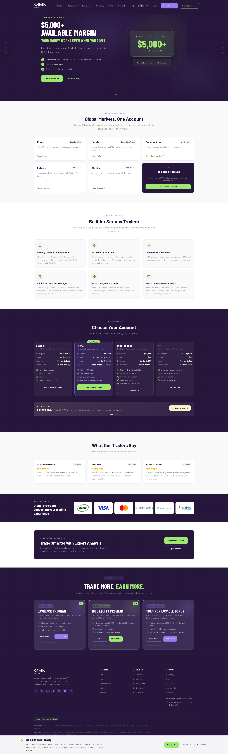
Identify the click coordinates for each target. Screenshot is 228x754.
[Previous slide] (5, 50)
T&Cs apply (41, 642)
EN (142, 6)
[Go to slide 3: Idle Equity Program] (115, 414)
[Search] (133, 6)
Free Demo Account (168, 187)
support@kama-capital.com (180, 698)
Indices (103, 688)
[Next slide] (223, 50)
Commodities (105, 683)
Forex (102, 674)
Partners (111, 6)
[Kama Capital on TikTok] (71, 691)
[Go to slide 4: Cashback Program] (117, 414)
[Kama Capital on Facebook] (53, 691)
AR (147, 6)
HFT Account (138, 692)
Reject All (186, 745)
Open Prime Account (94, 387)
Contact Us (134, 390)
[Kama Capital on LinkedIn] (47, 691)
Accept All (171, 745)
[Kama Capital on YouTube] (59, 691)
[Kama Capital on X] (42, 691)
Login (155, 6)
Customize (201, 745)
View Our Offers (189, 6)
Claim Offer (50, 78)
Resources (86, 6)
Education (170, 683)
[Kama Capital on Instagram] (36, 691)
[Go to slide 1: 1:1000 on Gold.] (110, 414)
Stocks (103, 692)
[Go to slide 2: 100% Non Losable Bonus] (113, 414)
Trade (59, 6)
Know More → (182, 408)
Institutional (138, 688)
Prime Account (139, 683)
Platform (170, 692)
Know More (73, 78)
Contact (121, 6)
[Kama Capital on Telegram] (65, 691)
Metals (102, 679)
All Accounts (138, 674)
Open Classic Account (53, 387)
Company (100, 6)
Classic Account (139, 679)
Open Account (169, 6)
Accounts (72, 6)
